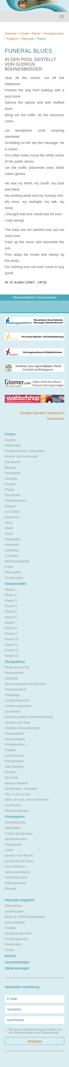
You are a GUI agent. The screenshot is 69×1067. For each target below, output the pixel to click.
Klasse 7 (11, 622)
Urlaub (9, 950)
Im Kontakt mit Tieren (19, 861)
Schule (24, 33)
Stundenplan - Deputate (21, 788)
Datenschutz (55, 418)
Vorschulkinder (15, 866)
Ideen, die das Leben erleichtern (26, 799)
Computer (11, 555)
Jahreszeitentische (17, 872)
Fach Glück (12, 511)
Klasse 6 (11, 617)
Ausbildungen (14, 911)
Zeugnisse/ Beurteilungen (22, 728)
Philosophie (13, 572)
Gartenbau (12, 550)
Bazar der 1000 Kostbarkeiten (25, 916)
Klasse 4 (11, 606)
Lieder (9, 850)
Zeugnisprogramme (18, 933)
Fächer (36, 33)
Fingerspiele (13, 844)
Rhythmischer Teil (17, 667)
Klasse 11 (11, 644)
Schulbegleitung (16, 939)
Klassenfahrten (15, 922)
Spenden (39, 413)
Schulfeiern (12, 711)
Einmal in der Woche (19, 855)
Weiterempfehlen (24, 297)
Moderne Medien (16, 783)
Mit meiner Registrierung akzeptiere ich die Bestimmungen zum (35, 1031)
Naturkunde (13, 462)
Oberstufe (27, 38)
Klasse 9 (11, 633)
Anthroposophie (15, 689)
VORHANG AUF (16, 877)
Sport (8, 522)
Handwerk (12, 544)
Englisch (12, 38)
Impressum (55, 413)
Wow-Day (11, 777)
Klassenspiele (14, 733)
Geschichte (12, 495)
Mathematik (13, 445)
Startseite (11, 33)
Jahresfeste (13, 828)
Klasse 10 (11, 639)
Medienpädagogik (17, 561)
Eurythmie (12, 517)
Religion (10, 506)
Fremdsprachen (54, 33)
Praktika (10, 750)
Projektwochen (15, 744)
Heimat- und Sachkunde (21, 456)
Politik (9, 566)
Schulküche (13, 805)
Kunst (9, 533)
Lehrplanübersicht (17, 700)
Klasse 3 (11, 600)
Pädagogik (12, 695)
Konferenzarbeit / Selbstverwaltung (28, 717)
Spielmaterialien (16, 839)
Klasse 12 (11, 650)
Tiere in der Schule (17, 794)
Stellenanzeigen (17, 968)
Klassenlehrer (14, 672)
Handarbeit (12, 539)
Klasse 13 (11, 655)
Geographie (13, 473)
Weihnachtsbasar (17, 810)
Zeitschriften (13, 944)
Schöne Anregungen (19, 833)
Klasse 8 (11, 628)
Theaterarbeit (14, 577)
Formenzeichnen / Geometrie (24, 451)
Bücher (10, 956)
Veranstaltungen (17, 962)
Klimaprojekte (14, 761)
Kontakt (25, 413)
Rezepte (10, 888)
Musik (9, 528)
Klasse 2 (11, 595)
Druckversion (47, 297)
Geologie (11, 478)
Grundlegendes (15, 822)
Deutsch (10, 440)
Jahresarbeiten (15, 739)
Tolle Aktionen (14, 766)
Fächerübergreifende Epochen (25, 684)
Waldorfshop (13, 905)
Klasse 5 (11, 611)
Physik (9, 489)
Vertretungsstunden (18, 706)
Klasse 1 (11, 589)
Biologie (10, 467)
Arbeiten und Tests (17, 722)
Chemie (10, 484)
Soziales (11, 772)
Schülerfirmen (14, 755)
